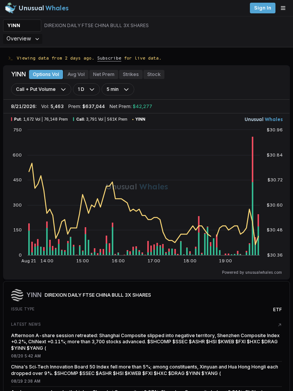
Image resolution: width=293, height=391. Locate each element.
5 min (112, 89)
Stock (154, 74)
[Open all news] (279, 325)
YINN (13, 25)
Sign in (262, 8)
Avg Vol (76, 74)
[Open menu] (285, 8)
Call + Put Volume (36, 89)
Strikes (131, 74)
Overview (18, 38)
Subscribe (109, 58)
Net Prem (103, 74)
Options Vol (46, 74)
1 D (81, 89)
